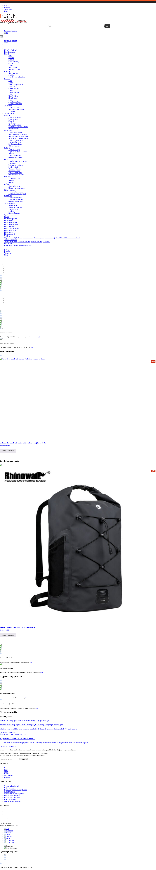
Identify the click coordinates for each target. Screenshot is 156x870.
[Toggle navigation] (1, 36)
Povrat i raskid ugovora (12, 797)
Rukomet (7, 176)
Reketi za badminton (15, 198)
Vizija (6, 770)
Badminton (8, 196)
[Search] (107, 26)
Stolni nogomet (9, 190)
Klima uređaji (8, 245)
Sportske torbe (13, 209)
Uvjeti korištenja (9, 788)
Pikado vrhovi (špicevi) (12, 228)
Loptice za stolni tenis (15, 140)
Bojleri (16, 245)
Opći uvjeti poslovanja (11, 786)
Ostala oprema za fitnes (16, 175)
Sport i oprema (9, 113)
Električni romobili (24, 242)
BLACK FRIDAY (10, 50)
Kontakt (7, 7)
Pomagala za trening (15, 207)
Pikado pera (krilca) (10, 230)
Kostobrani (12, 123)
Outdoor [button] (7, 236)
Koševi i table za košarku (16, 188)
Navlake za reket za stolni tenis (18, 138)
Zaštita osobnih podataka (12, 801)
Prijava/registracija (10, 31)
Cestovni (11, 58)
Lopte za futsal (13, 119)
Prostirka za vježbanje (15, 165)
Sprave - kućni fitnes (15, 173)
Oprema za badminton (15, 201)
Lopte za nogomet (14, 117)
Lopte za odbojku (14, 150)
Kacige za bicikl (13, 107)
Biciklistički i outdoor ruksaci (70, 238)
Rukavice (11, 111)
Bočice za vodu (13, 205)
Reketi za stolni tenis (15, 132)
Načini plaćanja (9, 792)
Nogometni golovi (14, 125)
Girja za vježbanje (14, 169)
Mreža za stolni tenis (15, 144)
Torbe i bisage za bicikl (16, 84)
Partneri (6, 774)
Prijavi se (24, 759)
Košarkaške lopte (14, 186)
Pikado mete (8, 221)
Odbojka (7, 148)
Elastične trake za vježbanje (17, 161)
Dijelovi (7, 71)
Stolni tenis (8, 130)
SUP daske (46, 242)
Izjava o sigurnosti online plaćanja (15, 790)
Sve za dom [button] (8, 244)
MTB (10, 56)
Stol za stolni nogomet (15, 192)
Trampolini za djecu (11, 242)
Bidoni (10, 83)
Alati (10, 81)
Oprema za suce (13, 129)
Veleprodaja (8, 9)
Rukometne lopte (14, 178)
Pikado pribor (8, 232)
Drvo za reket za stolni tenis (17, 134)
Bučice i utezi (13, 167)
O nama (7, 5)
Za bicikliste (8, 106)
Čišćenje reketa (13, 146)
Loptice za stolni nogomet (17, 194)
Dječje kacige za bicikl (16, 109)
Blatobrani (11, 86)
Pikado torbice (9, 226)
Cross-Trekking (13, 61)
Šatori (58, 238)
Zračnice (11, 75)
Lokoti (10, 94)
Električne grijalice (25, 245)
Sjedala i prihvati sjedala (16, 77)
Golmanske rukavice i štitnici (18, 127)
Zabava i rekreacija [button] (10, 240)
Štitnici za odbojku (14, 155)
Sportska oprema (9, 203)
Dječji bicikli (12, 67)
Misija (6, 772)
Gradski (11, 60)
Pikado (6, 217)
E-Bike (10, 65)
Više (39, 337)
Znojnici (11, 211)
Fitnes (6, 159)
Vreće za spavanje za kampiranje (44, 238)
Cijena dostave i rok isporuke (14, 794)
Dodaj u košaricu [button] (8, 451)
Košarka (7, 184)
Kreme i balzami (14, 213)
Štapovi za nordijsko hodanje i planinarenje (18, 238)
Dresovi (11, 121)
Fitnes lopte (12, 163)
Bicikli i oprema (9, 52)
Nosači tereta (12, 98)
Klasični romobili (36, 242)
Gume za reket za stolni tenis (18, 136)
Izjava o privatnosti (10, 799)
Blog (6, 11)
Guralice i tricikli (14, 69)
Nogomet (7, 115)
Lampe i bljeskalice (14, 92)
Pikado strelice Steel (11, 224)
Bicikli (6, 54)
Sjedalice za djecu (14, 102)
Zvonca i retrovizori (15, 104)
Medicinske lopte (14, 171)
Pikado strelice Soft (10, 222)
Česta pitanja (8, 775)
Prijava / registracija (10, 41)
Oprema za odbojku (15, 157)
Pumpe (10, 100)
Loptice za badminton (15, 199)
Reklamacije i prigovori (12, 795)
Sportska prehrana (10, 215)
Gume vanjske (13, 73)
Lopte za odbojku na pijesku (17, 152)
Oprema (7, 79)
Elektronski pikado (10, 219)
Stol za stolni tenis (14, 142)
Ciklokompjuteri (13, 88)
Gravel (10, 63)
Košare (10, 90)
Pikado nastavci (9, 234)
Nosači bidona (13, 96)
